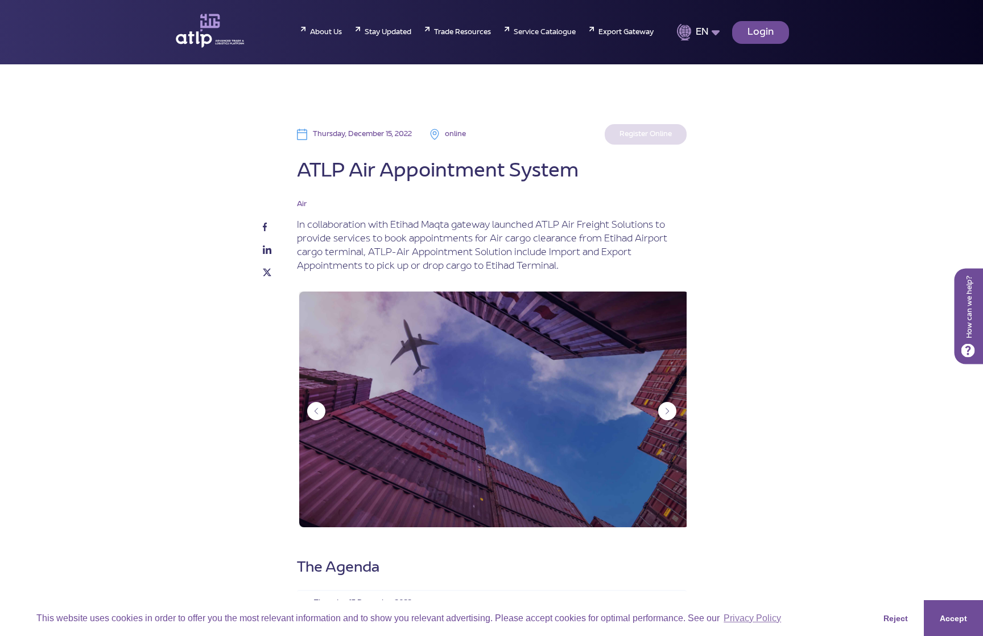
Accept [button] (953, 618)
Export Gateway (626, 32)
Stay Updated (388, 32)
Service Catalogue (545, 32)
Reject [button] (895, 618)
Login (760, 32)
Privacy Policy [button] (752, 618)
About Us (326, 32)
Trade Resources (462, 32)
